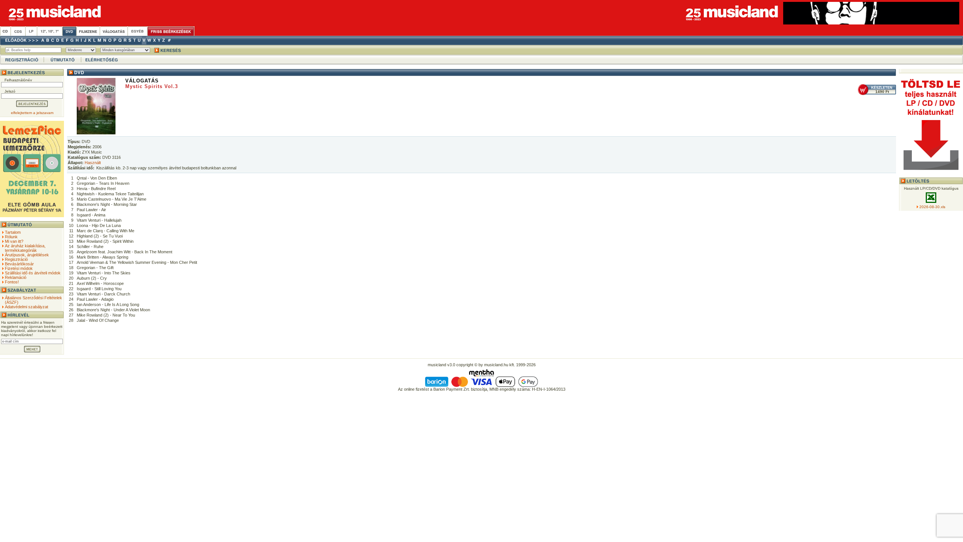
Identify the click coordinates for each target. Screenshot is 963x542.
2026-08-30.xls (932, 207)
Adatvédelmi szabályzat (26, 306)
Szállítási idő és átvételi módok (33, 273)
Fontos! (12, 282)
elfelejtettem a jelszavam (32, 113)
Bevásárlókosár (19, 264)
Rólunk (11, 236)
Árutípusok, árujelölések (27, 255)
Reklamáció (15, 277)
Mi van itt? (14, 241)
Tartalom (13, 232)
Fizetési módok (19, 268)
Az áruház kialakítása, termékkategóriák (25, 248)
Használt (93, 162)
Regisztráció (16, 259)
